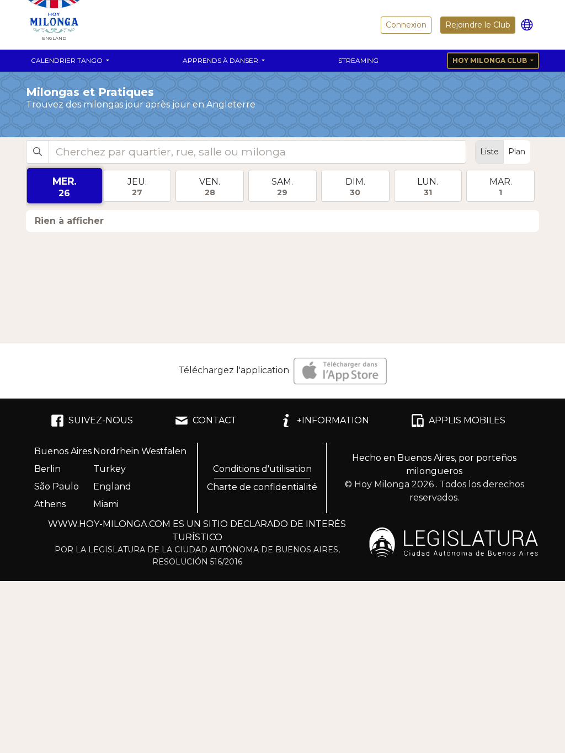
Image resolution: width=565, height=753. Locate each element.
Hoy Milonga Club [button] (490, 60)
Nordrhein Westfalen (139, 451)
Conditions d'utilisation (262, 469)
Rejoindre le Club (477, 25)
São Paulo (56, 486)
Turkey (109, 469)
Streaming (358, 60)
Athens (50, 504)
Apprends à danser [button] (221, 60)
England (112, 486)
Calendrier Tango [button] (67, 60)
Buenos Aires (63, 451)
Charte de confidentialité (262, 487)
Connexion (406, 25)
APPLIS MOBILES (467, 420)
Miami (106, 504)
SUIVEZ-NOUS (100, 420)
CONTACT (215, 420)
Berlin (47, 469)
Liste (489, 152)
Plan (516, 152)
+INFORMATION (333, 420)
